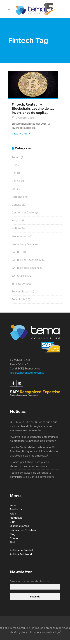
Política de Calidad (21, 550)
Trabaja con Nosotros (23, 530)
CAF (14, 173)
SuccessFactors (21, 291)
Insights (16, 220)
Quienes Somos (19, 526)
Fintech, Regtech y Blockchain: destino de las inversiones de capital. (33, 109)
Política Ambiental (21, 554)
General (16, 204)
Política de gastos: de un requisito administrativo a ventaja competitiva (32, 474)
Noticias (16, 228)
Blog (12, 534)
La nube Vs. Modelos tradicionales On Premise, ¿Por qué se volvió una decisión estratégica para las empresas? (34, 451)
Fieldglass (18, 196)
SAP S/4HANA (20, 275)
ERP (14, 188)
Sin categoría (20, 283)
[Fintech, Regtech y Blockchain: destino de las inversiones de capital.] (33, 84)
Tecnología (18, 299)
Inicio (13, 505)
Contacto (15, 538)
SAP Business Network (25, 267)
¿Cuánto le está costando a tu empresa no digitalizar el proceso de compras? (34, 438)
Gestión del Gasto (23, 212)
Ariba (15, 157)
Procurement (20, 236)
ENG (12, 542)
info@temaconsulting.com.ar (27, 372)
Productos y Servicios (25, 244)
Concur (16, 181)
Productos (16, 509)
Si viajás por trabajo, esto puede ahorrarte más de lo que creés (29, 464)
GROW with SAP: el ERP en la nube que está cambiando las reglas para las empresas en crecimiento (33, 426)
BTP (14, 165)
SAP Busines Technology (26, 260)
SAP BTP (17, 252)
